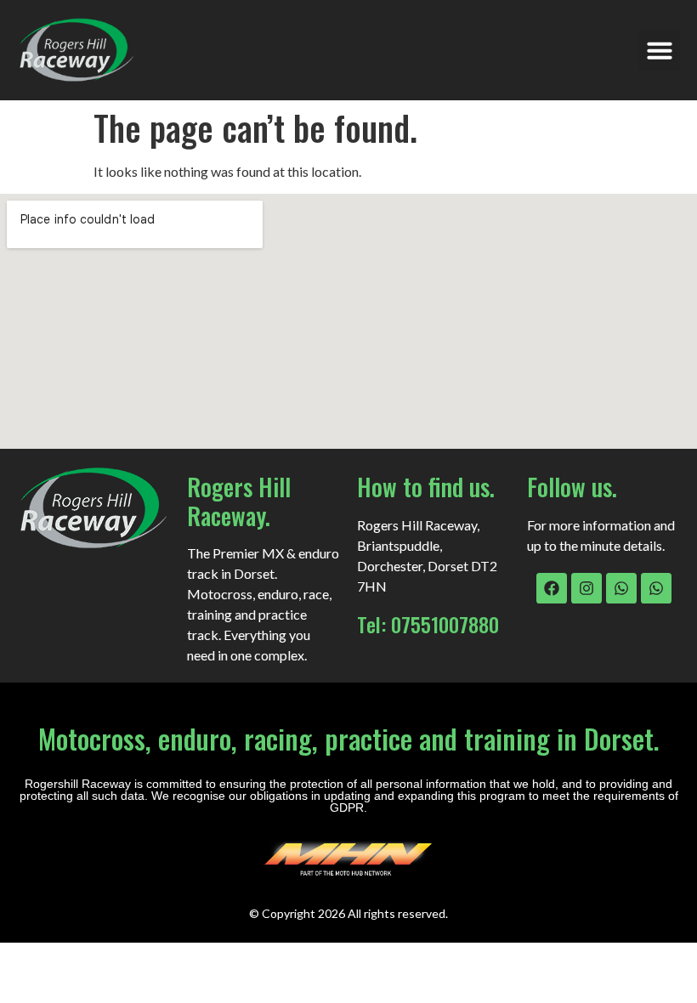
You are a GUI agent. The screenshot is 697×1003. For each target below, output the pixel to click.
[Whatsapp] (621, 588)
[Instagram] (586, 588)
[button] (659, 50)
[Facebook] (551, 588)
